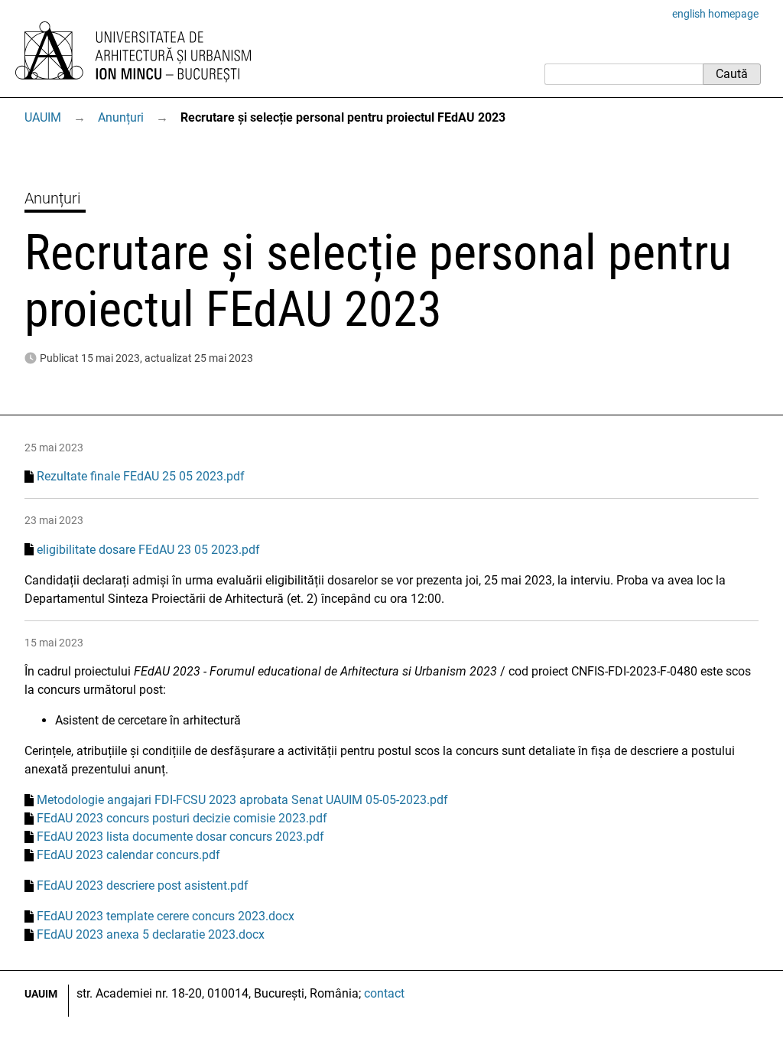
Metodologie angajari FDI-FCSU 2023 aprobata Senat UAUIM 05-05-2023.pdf (242, 800)
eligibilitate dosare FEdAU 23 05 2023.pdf (148, 549)
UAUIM (42, 117)
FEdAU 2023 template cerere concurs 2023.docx (165, 916)
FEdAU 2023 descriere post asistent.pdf (143, 885)
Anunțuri (121, 117)
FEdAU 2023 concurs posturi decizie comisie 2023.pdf (182, 818)
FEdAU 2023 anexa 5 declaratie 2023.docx (151, 934)
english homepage (715, 14)
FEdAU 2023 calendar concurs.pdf (128, 855)
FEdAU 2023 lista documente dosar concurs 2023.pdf (180, 836)
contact (384, 993)
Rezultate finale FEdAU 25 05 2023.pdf (141, 476)
